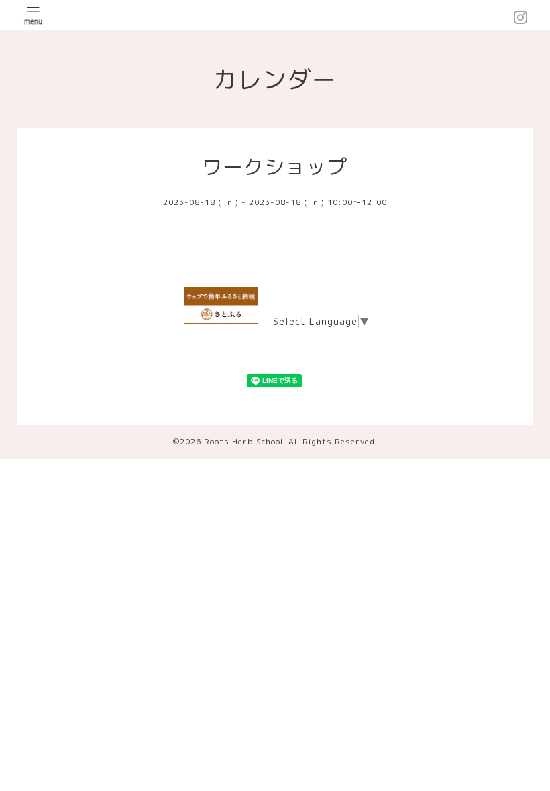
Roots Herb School (243, 441)
